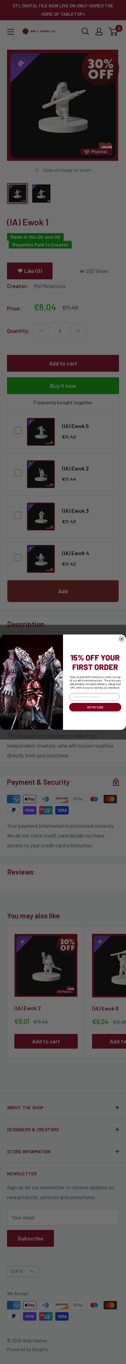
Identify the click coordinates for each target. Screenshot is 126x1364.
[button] (94, 711)
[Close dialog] (121, 638)
